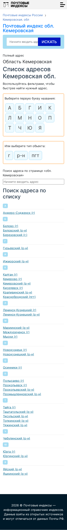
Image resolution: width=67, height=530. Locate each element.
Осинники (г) (12, 367)
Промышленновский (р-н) (22, 394)
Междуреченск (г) (16, 332)
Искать (49, 42)
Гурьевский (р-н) (15, 248)
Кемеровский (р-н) (17, 283)
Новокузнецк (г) (15, 350)
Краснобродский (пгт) (19, 297)
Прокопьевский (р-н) (18, 389)
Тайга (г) (9, 407)
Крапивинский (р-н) (17, 292)
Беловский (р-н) (15, 230)
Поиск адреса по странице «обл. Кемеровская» (27, 173)
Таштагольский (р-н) (18, 412)
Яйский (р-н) (12, 469)
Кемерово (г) (12, 279)
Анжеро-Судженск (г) (19, 213)
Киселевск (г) (13, 288)
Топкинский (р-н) (15, 421)
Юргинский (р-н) (15, 456)
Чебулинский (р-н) (16, 438)
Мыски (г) (10, 336)
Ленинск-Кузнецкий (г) (19, 310)
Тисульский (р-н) (15, 416)
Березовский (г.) (15, 235)
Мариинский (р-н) (16, 328)
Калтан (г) (10, 274)
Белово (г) (10, 226)
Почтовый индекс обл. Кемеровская (28, 28)
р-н (21, 155)
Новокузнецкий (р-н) (18, 354)
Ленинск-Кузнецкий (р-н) (21, 314)
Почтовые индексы (20, 4)
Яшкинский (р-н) (15, 474)
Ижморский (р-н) (16, 261)
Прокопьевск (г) (15, 385)
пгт (35, 155)
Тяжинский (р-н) (15, 425)
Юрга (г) (9, 451)
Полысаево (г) (13, 381)
